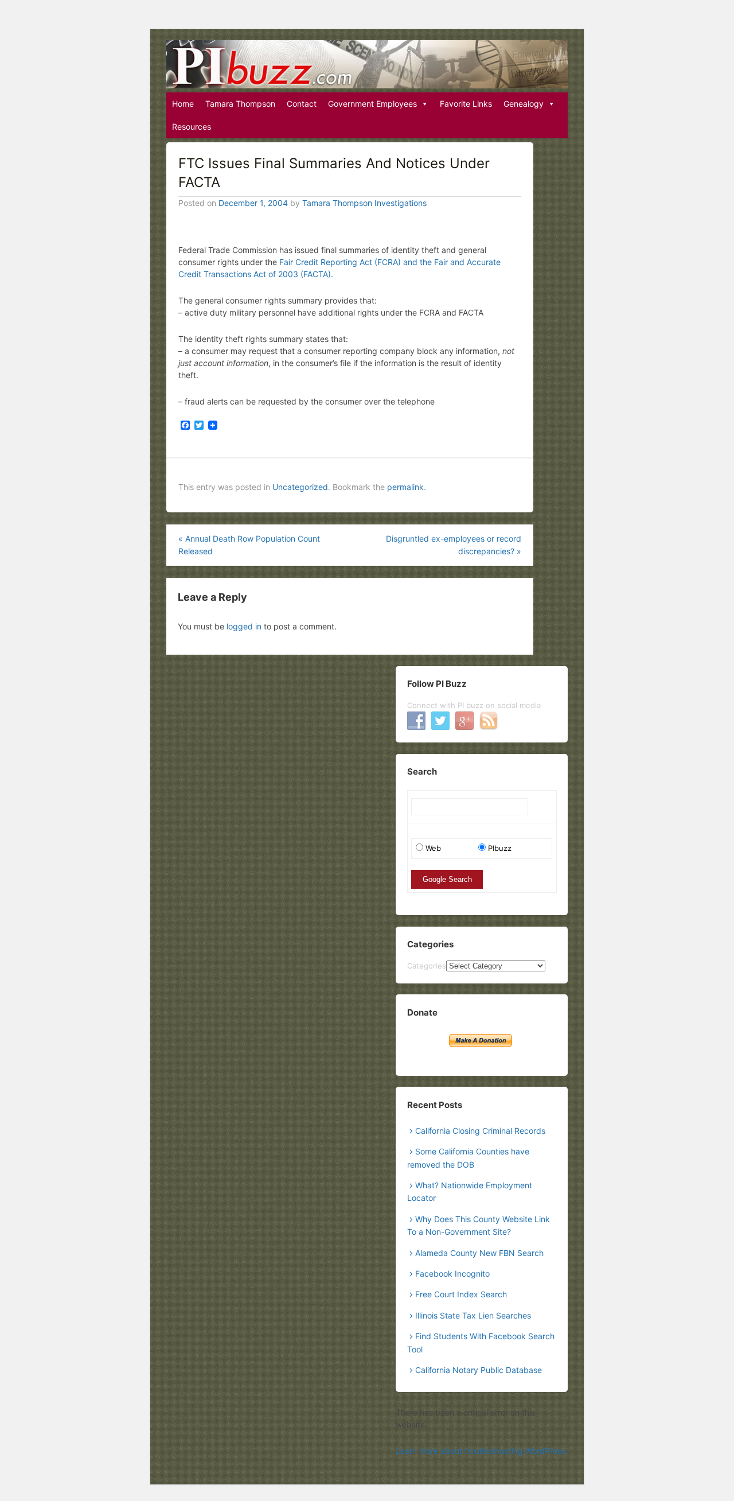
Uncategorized (300, 487)
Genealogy (523, 103)
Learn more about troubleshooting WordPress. (482, 1451)
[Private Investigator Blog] (367, 64)
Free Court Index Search (461, 1294)
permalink (405, 487)
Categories (426, 965)
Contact (302, 103)
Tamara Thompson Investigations (364, 203)
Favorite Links (466, 103)
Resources (191, 126)
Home (183, 103)
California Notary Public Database (478, 1370)
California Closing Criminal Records (480, 1131)
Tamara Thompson (240, 103)
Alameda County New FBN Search (479, 1253)
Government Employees (372, 103)
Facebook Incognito (452, 1273)
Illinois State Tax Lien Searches (473, 1315)
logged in (244, 626)
